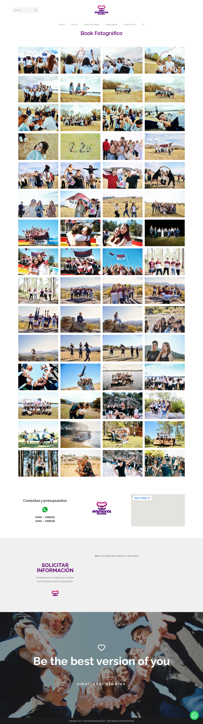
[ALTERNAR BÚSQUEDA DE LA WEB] (143, 24)
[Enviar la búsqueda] (36, 10)
